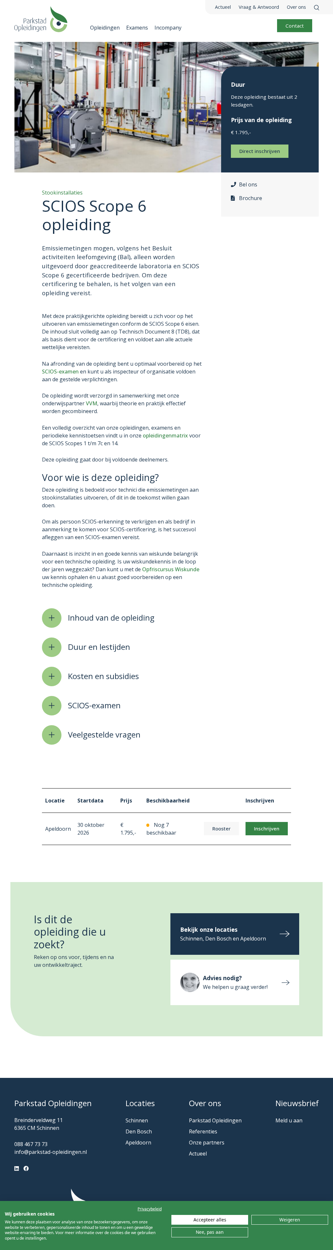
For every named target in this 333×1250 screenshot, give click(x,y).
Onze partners (206, 1142)
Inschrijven (266, 828)
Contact (295, 25)
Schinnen (137, 1120)
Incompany (167, 27)
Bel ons (248, 184)
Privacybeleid (150, 1209)
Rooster (221, 828)
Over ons (296, 7)
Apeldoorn (138, 1142)
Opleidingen (105, 27)
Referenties (203, 1131)
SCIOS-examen (60, 371)
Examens (137, 27)
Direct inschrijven (259, 151)
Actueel (223, 7)
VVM (91, 403)
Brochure (250, 198)
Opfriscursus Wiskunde (170, 569)
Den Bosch (139, 1131)
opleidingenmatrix (165, 435)
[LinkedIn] (16, 1168)
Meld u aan (288, 1120)
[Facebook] (26, 1168)
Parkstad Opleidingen (215, 1120)
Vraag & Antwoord (259, 7)
